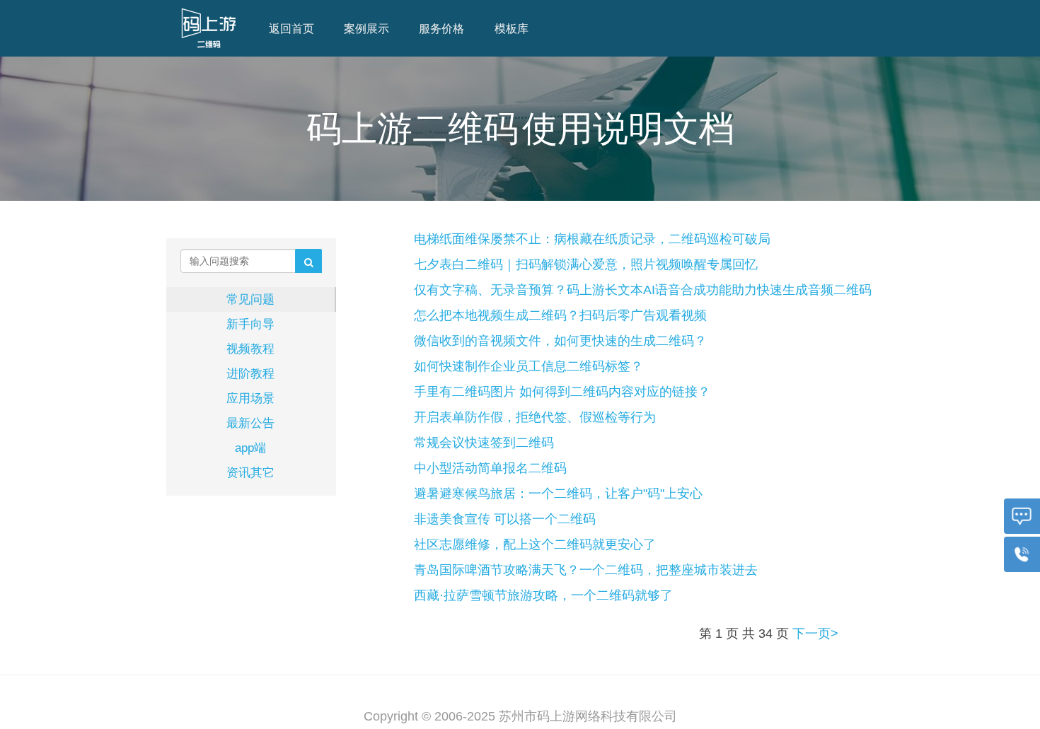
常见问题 (250, 299)
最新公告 (250, 423)
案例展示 (366, 28)
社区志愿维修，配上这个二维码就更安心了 (535, 544)
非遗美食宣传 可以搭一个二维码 (505, 519)
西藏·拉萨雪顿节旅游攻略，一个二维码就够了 (543, 595)
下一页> (815, 633)
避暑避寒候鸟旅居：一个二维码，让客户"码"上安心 (558, 493)
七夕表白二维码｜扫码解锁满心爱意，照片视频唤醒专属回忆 (586, 264)
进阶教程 (250, 373)
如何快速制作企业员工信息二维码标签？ (528, 366)
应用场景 (250, 398)
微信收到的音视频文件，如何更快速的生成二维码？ (560, 341)
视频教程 (250, 349)
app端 (250, 448)
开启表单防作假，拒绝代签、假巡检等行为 (535, 417)
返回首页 (291, 28)
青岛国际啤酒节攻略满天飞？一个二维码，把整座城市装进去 (586, 570)
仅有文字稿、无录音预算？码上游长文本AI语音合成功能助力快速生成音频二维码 (643, 290)
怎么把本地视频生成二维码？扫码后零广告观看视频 (560, 315)
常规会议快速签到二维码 (484, 443)
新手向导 (250, 324)
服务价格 (441, 28)
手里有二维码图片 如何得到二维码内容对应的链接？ (562, 392)
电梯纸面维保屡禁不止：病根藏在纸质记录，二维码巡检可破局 (592, 239)
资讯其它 (250, 472)
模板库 (511, 28)
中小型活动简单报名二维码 (490, 468)
